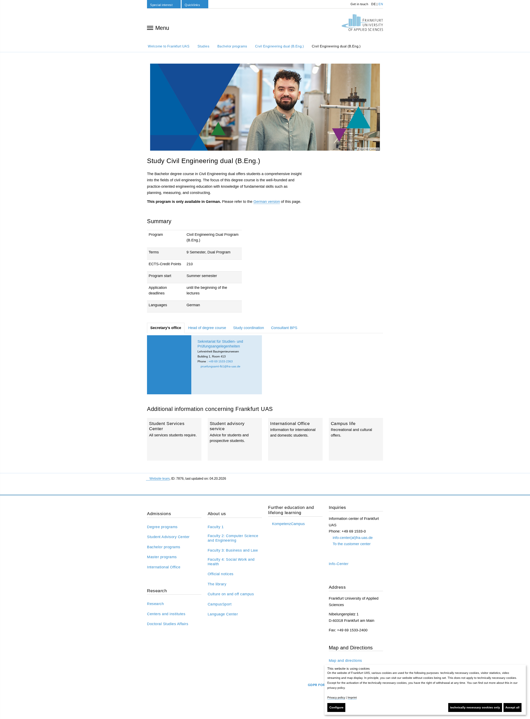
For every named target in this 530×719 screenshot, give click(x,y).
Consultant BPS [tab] (284, 328)
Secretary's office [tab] (165, 328)
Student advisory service (235, 439)
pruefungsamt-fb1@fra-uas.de (220, 366)
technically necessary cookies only (475, 707)
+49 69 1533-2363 (220, 361)
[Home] (362, 22)
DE (373, 4)
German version (266, 202)
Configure (336, 707)
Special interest (161, 5)
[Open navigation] (150, 27)
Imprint (352, 697)
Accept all (512, 707)
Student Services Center (174, 439)
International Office (295, 439)
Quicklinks (192, 5)
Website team (159, 478)
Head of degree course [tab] (207, 328)
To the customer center (352, 544)
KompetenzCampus (288, 524)
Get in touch (359, 4)
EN (380, 4)
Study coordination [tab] (248, 328)
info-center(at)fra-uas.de (353, 538)
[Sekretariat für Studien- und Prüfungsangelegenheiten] (169, 364)
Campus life (356, 439)
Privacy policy (336, 697)
